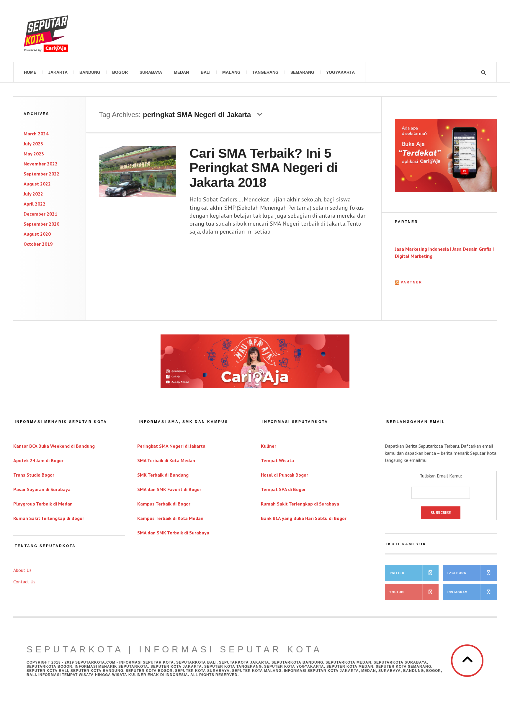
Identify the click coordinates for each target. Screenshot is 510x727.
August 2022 (37, 184)
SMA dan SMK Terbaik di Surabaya (173, 533)
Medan (181, 72)
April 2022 (34, 204)
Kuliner (268, 446)
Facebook (456, 573)
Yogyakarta (340, 72)
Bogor (120, 72)
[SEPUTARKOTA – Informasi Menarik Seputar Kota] (46, 31)
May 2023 (34, 154)
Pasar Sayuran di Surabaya (42, 489)
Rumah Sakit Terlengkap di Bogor (48, 518)
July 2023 (33, 144)
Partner (411, 282)
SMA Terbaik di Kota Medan (166, 460)
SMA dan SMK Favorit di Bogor (169, 489)
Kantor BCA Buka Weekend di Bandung (54, 446)
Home (30, 72)
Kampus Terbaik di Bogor (163, 504)
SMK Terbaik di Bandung (163, 475)
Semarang (302, 72)
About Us (22, 570)
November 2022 (41, 164)
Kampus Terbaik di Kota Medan (170, 518)
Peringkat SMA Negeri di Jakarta (171, 446)
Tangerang (265, 72)
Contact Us (24, 582)
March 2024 (36, 134)
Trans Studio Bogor (33, 475)
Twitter (396, 573)
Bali (205, 72)
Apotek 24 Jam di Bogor (38, 460)
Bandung (89, 72)
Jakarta (58, 72)
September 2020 (41, 224)
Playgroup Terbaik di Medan (43, 504)
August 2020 (37, 234)
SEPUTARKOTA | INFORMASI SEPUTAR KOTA (174, 649)
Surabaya (151, 72)
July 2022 (33, 194)
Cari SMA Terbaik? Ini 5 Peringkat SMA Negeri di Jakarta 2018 (263, 168)
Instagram (457, 592)
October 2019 (38, 244)
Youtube (397, 592)
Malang (231, 72)
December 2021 (40, 214)
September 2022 (41, 174)
